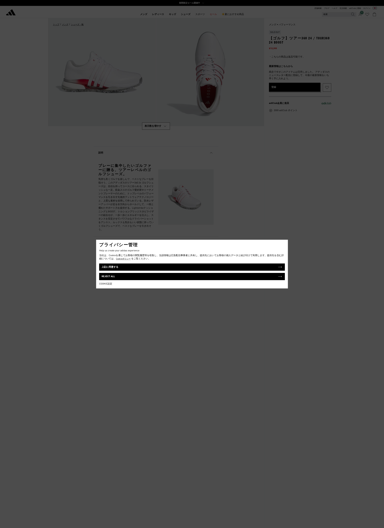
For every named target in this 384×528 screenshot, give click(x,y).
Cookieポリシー (123, 259)
